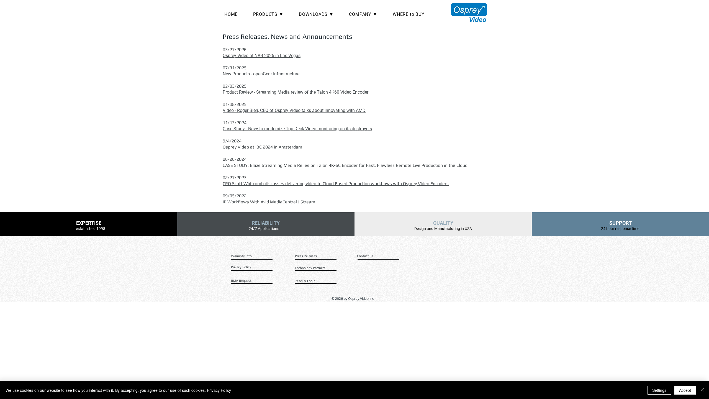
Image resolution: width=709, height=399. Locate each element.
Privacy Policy (219, 390)
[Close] (702, 390)
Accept (685, 390)
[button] (272, 14)
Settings (659, 390)
